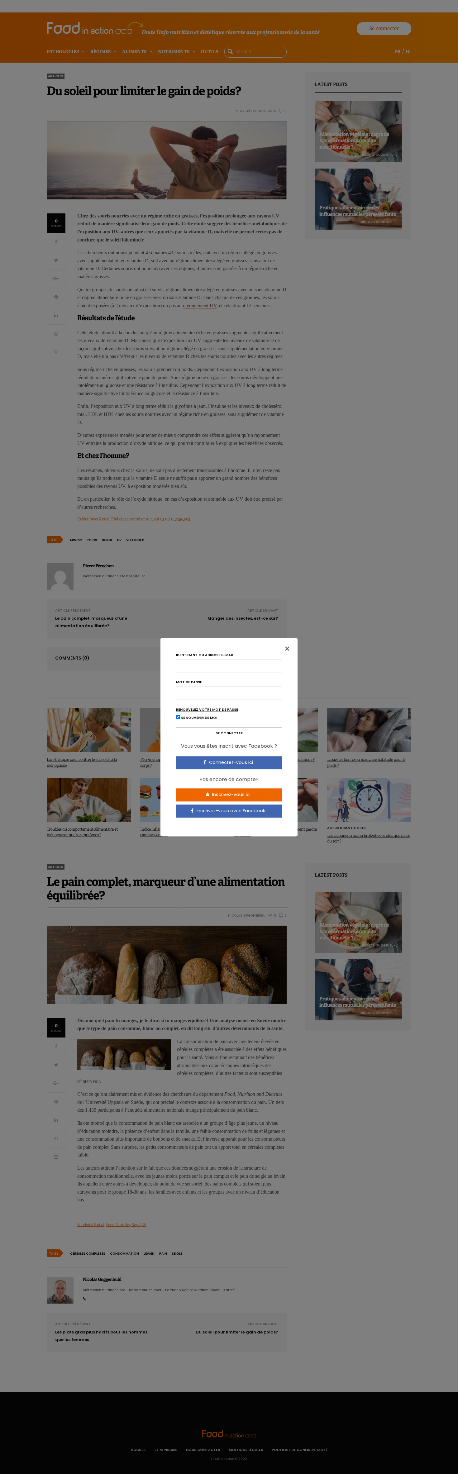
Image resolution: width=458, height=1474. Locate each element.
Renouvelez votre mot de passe (207, 710)
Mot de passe (189, 682)
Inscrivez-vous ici (230, 795)
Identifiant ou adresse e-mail (204, 655)
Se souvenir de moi (198, 717)
